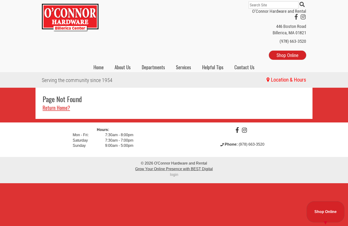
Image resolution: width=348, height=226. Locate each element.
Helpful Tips (212, 67)
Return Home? (56, 107)
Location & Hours (288, 80)
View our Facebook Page (296, 17)
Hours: (103, 130)
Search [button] (302, 5)
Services (183, 67)
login (174, 175)
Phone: (231, 144)
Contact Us (244, 67)
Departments (153, 67)
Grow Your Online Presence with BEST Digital (174, 169)
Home (99, 67)
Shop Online (288, 55)
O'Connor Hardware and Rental (279, 11)
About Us (123, 67)
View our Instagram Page (303, 17)
